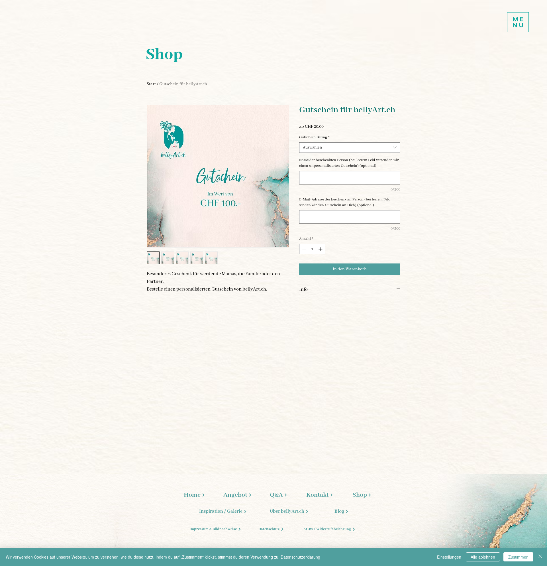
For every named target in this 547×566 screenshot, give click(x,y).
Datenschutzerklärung (300, 557)
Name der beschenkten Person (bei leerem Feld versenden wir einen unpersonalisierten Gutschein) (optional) (349, 163)
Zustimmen (518, 557)
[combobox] (349, 147)
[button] (518, 22)
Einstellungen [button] (449, 557)
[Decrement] (303, 249)
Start (151, 84)
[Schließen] (540, 556)
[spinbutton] (312, 249)
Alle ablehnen (483, 557)
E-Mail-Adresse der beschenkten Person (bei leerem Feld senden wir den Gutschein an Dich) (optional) (345, 202)
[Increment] (320, 249)
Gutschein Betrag (314, 137)
